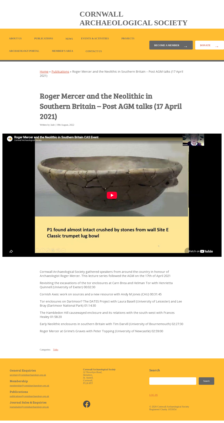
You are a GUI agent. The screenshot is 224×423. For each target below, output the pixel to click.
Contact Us (94, 51)
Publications (43, 38)
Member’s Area (62, 51)
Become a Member (166, 45)
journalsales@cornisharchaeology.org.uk (29, 407)
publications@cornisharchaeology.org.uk (29, 396)
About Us (15, 38)
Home (44, 71)
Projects (127, 38)
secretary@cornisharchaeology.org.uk (28, 375)
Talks (55, 349)
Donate (205, 45)
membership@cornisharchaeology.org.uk (29, 385)
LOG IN (153, 395)
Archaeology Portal (24, 51)
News (69, 38)
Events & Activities (95, 38)
